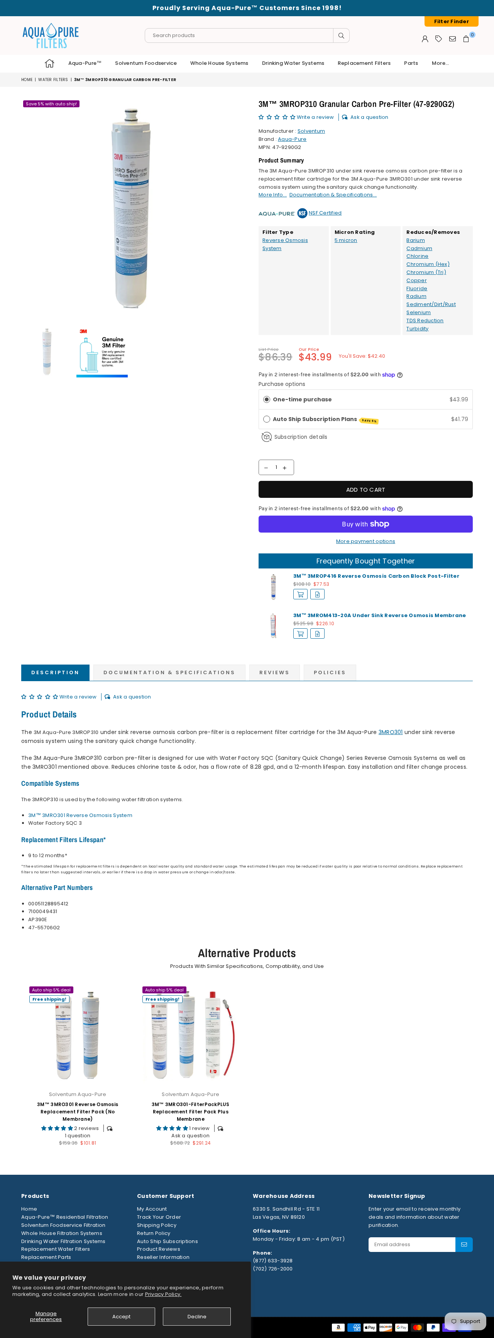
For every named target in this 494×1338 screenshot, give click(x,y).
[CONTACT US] (452, 38)
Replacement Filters (364, 63)
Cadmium (419, 248)
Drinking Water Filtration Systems (63, 1241)
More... (440, 63)
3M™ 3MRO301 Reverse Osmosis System (80, 815)
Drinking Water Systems (293, 63)
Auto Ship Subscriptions (167, 1241)
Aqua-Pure (292, 139)
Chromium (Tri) (426, 272)
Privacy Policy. (163, 1294)
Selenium (418, 312)
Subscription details (301, 437)
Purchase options (282, 384)
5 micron (346, 240)
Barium (415, 240)
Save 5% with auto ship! (51, 104)
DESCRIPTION (55, 672)
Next (234, 208)
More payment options (365, 541)
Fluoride (416, 288)
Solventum (311, 131)
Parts (411, 63)
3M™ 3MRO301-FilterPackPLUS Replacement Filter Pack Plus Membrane (191, 1111)
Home (26, 80)
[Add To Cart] (300, 594)
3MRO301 (391, 732)
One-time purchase (302, 399)
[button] (278, 117)
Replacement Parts (46, 1257)
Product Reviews (158, 1249)
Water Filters (53, 80)
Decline (197, 1316)
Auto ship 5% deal (51, 990)
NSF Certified (325, 213)
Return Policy (153, 1233)
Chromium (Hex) (428, 264)
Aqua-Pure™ (85, 63)
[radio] (266, 399)
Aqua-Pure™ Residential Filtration (64, 1217)
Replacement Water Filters (55, 1249)
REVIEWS (274, 672)
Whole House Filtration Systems (61, 1233)
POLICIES (330, 672)
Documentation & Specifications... (333, 194)
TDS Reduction (424, 320)
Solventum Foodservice (145, 63)
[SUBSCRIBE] (464, 1244)
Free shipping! (49, 999)
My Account (152, 1209)
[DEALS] (438, 38)
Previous (28, 208)
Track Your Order (159, 1217)
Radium (416, 296)
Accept (121, 1316)
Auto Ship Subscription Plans (325, 419)
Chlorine (417, 256)
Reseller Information (163, 1257)
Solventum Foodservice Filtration (63, 1225)
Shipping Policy (156, 1225)
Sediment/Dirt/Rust (431, 304)
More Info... (273, 194)
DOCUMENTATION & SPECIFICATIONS (169, 672)
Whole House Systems (219, 63)
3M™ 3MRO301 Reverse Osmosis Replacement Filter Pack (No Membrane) (77, 1111)
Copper (416, 280)
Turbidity (417, 328)
